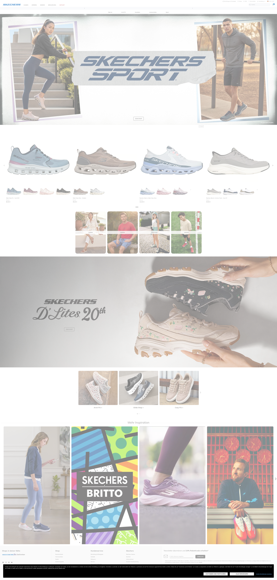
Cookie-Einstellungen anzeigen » (264, 574)
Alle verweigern (242, 574)
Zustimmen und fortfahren (216, 574)
